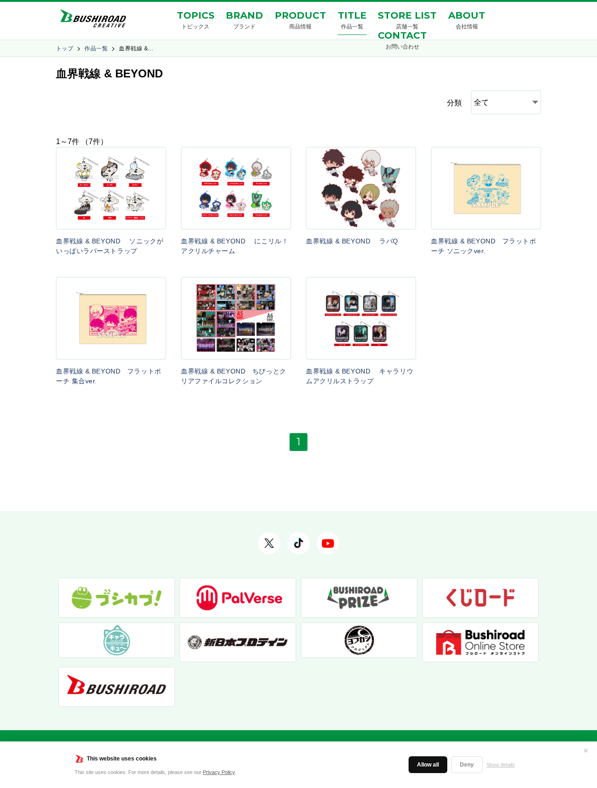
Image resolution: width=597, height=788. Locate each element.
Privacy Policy (219, 772)
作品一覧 (96, 48)
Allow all (428, 764)
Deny (467, 764)
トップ (64, 48)
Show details (500, 764)
